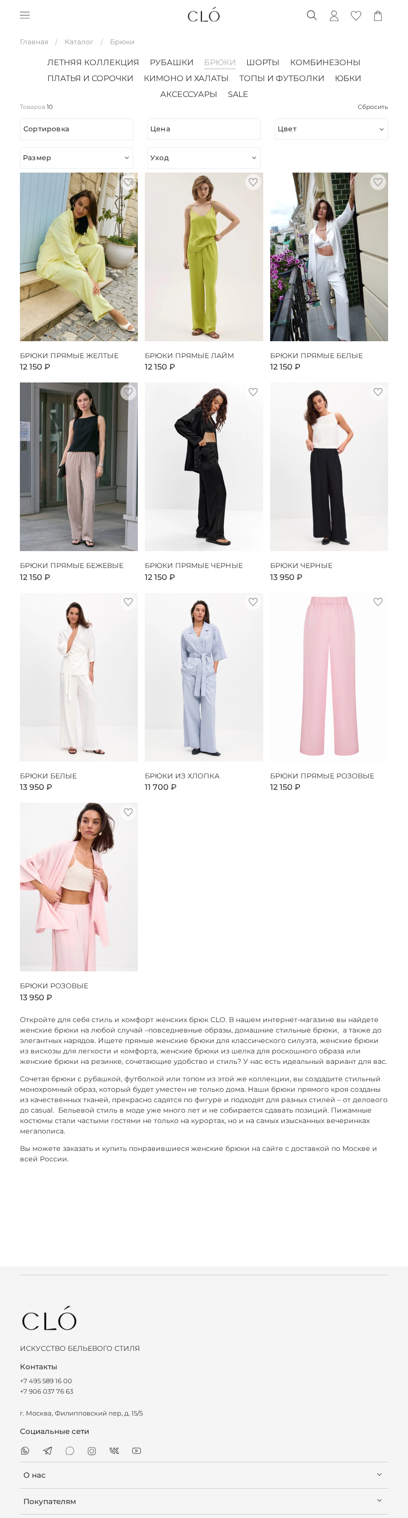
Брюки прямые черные (194, 566)
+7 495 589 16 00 (46, 1381)
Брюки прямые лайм (189, 356)
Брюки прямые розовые (322, 776)
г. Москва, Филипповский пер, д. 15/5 (81, 1413)
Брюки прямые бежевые (71, 566)
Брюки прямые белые (316, 356)
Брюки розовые (54, 986)
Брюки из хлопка (182, 776)
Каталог (79, 41)
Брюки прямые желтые (69, 356)
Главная (34, 41)
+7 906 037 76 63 (46, 1391)
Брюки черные (301, 566)
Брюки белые (48, 776)
